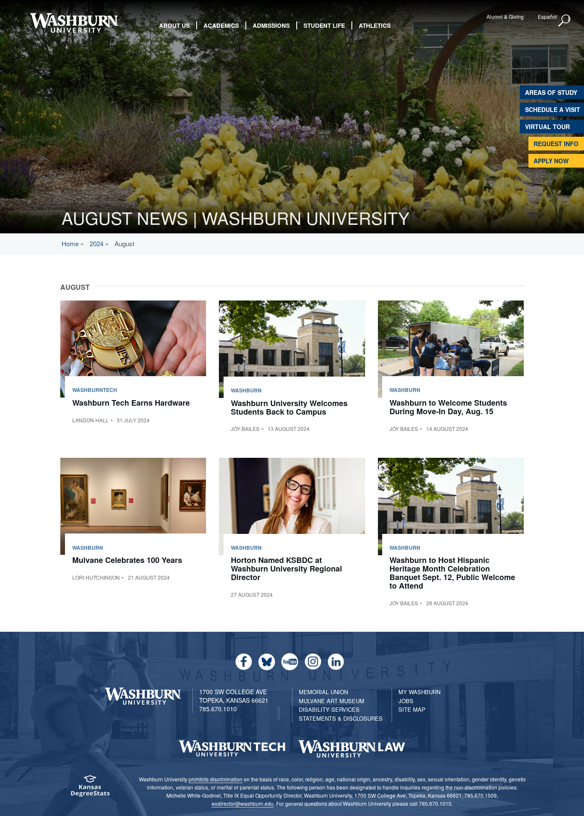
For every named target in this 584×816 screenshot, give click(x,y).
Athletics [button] (375, 25)
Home (70, 243)
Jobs (405, 701)
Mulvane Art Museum (331, 701)
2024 (96, 243)
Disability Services (329, 709)
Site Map (411, 709)
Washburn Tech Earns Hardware (131, 402)
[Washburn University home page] (74, 23)
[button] (564, 21)
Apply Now (551, 160)
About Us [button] (174, 25)
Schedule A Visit (552, 109)
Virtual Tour (547, 126)
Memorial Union (323, 692)
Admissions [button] (271, 25)
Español (547, 16)
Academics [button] (221, 25)
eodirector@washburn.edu (243, 803)
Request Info (556, 143)
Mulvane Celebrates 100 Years (127, 560)
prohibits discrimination (215, 779)
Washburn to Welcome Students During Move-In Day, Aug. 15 (448, 407)
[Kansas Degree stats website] (90, 789)
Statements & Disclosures (341, 718)
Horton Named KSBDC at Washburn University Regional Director (286, 568)
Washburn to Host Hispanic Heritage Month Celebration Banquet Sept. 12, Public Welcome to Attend (452, 572)
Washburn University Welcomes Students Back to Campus (289, 407)
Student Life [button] (324, 25)
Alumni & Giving (505, 16)
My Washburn (419, 692)
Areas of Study (551, 92)
